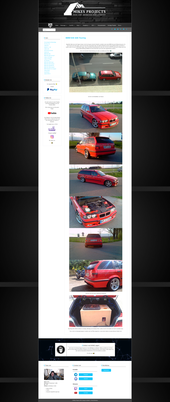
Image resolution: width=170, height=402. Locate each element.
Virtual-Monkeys (94, 400)
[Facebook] (112, 29)
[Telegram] (117, 29)
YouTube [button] (86, 392)
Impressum (106, 370)
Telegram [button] (86, 374)
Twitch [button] (85, 388)
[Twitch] (120, 29)
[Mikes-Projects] (50, 25)
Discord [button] (86, 378)
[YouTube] (115, 29)
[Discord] (123, 29)
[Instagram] (126, 29)
